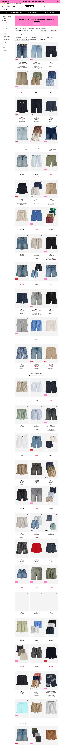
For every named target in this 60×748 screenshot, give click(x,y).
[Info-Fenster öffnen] (57, 1)
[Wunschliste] (54, 6)
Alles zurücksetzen (43, 39)
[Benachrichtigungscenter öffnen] (51, 6)
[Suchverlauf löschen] (57, 9)
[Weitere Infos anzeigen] (22, 68)
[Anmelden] (47, 6)
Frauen (3, 6)
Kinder (13, 6)
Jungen (20, 28)
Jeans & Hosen (38, 28)
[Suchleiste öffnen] (41, 9)
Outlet (5, 3)
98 (46, 28)
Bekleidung (32, 28)
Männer (8, 6)
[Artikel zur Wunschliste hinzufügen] (27, 44)
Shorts (43, 28)
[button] (44, 30)
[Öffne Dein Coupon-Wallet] (44, 6)
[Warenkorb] (57, 6)
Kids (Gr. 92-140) (26, 28)
